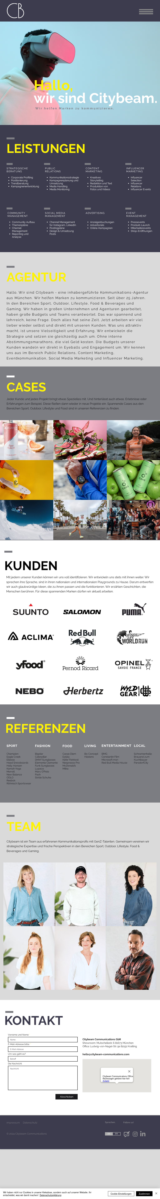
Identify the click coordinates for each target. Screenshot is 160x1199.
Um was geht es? (17, 1054)
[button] (146, 11)
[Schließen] (156, 1194)
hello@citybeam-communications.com (105, 1054)
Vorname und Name (18, 1035)
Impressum (13, 1122)
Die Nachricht (15, 1063)
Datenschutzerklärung (50, 1195)
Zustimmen (144, 1193)
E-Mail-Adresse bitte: (19, 1044)
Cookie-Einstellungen (121, 1193)
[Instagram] (135, 1134)
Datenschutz (30, 1122)
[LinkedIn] (143, 1134)
